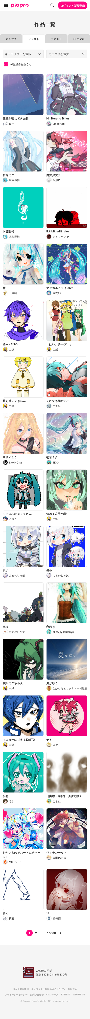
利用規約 (72, 989)
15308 (51, 933)
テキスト (56, 39)
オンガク (11, 39)
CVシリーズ (52, 994)
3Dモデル (79, 39)
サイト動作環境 (21, 989)
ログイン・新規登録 (73, 5)
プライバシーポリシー (16, 994)
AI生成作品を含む (21, 64)
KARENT (66, 994)
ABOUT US (79, 994)
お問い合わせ (37, 994)
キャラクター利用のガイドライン (48, 989)
